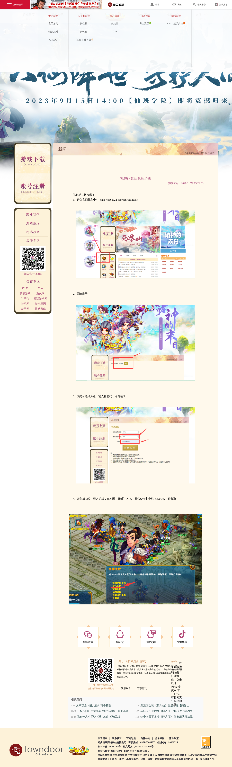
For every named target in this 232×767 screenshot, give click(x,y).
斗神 (114, 31)
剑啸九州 (53, 31)
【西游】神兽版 (82, 40)
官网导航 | (132, 738)
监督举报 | (161, 738)
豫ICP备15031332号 (109, 746)
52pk (40, 288)
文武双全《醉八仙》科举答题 (93, 705)
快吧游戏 (40, 308)
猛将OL (53, 40)
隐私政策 (174, 738)
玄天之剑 (53, 23)
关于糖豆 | (104, 738)
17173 (25, 288)
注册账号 (126, 688)
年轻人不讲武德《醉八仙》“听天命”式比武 (166, 711)
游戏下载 (37, 158)
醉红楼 (83, 23)
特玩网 (25, 303)
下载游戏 (142, 688)
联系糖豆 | (118, 738)
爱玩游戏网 (40, 298)
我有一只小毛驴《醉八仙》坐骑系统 (98, 716)
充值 (179, 4)
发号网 (25, 308)
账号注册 (37, 188)
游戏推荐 (223, 4)
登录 (157, 4)
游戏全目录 (18, 4)
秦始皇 (114, 23)
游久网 (40, 293)
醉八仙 (83, 31)
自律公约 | (147, 738)
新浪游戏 (25, 293)
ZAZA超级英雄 (175, 23)
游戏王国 (40, 303)
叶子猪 (25, 298)
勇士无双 (144, 23)
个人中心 (202, 4)
